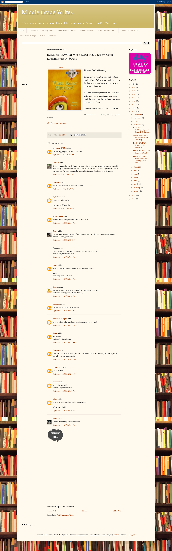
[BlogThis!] (77, 135)
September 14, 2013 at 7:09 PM (64, 257)
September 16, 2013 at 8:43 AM (64, 342)
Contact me (33, 30)
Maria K (56, 162)
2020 (134, 87)
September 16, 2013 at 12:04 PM (64, 374)
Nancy (55, 265)
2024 (134, 84)
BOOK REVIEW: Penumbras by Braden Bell (139, 145)
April (136, 180)
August (136, 167)
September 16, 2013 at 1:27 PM (64, 391)
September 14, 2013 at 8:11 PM (64, 279)
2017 (134, 97)
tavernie (56, 381)
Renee (55, 231)
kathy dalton (57, 367)
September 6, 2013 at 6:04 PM (63, 189)
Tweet (61, 67)
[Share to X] (80, 135)
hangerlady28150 (59, 148)
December (137, 114)
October (137, 121)
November (138, 118)
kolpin (55, 399)
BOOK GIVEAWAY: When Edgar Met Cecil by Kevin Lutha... (140, 159)
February (137, 187)
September (138, 125)
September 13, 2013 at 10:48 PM (64, 240)
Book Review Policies (67, 30)
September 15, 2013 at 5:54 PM (64, 310)
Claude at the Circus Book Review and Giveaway (140, 137)
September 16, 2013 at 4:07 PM (64, 410)
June (135, 174)
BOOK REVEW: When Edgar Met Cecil (141, 151)
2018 (134, 94)
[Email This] (75, 135)
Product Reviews (87, 30)
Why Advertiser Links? (107, 30)
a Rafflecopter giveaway (56, 123)
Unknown (56, 182)
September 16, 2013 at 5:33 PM (64, 425)
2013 (134, 111)
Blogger (131, 534)
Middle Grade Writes (47, 12)
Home (84, 511)
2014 (134, 108)
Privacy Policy (48, 30)
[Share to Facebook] (82, 135)
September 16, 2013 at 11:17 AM (64, 359)
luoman (116, 534)
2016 (134, 101)
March (136, 184)
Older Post (117, 511)
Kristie (55, 287)
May (135, 177)
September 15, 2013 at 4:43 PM (64, 296)
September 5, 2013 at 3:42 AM (64, 154)
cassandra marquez (60, 318)
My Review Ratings (28, 35)
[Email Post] (70, 135)
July (135, 170)
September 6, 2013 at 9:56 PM (63, 208)
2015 (134, 104)
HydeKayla (57, 196)
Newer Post (52, 511)
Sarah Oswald (58, 216)
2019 (134, 91)
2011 (134, 199)
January (137, 191)
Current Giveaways (48, 35)
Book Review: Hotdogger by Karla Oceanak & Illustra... (141, 130)
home (22, 30)
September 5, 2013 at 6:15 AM (64, 174)
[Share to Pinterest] (84, 135)
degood (55, 418)
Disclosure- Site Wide (129, 30)
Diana (55, 333)
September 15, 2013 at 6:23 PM (64, 325)
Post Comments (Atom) (65, 515)
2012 (134, 195)
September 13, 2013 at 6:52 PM (64, 223)
